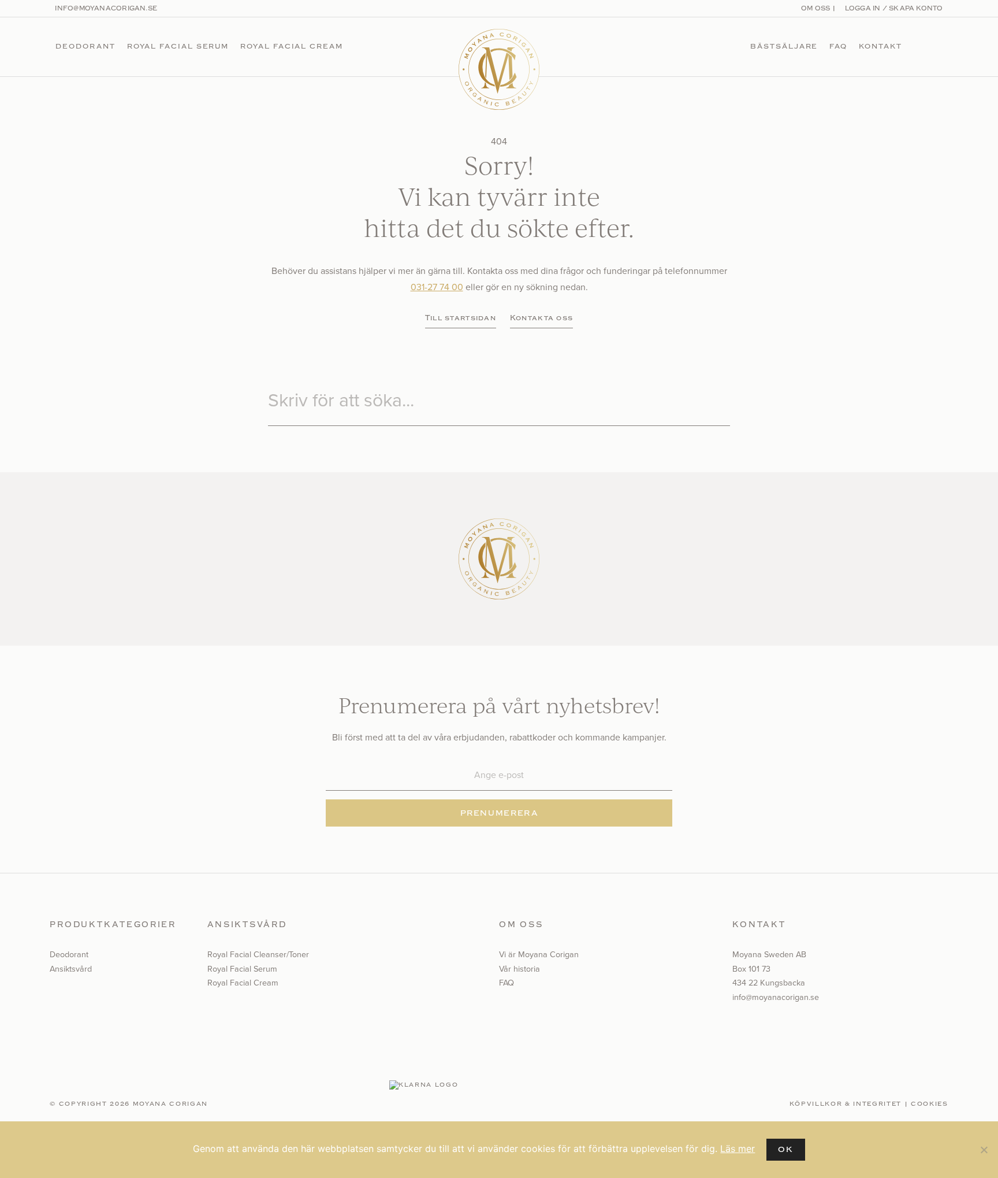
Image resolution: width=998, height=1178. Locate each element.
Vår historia (519, 968)
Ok (785, 1149)
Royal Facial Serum (178, 46)
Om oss (815, 8)
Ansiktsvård (71, 968)
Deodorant (85, 46)
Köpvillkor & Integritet (846, 1104)
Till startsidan (460, 318)
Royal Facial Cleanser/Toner (258, 954)
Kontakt (880, 46)
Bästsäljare (784, 46)
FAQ (838, 46)
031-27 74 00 (437, 287)
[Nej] (983, 1149)
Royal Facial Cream (291, 46)
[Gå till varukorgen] (938, 46)
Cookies (929, 1104)
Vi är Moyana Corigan (539, 954)
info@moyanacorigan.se (106, 8)
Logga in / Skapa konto (893, 8)
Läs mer (737, 1148)
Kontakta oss (541, 318)
